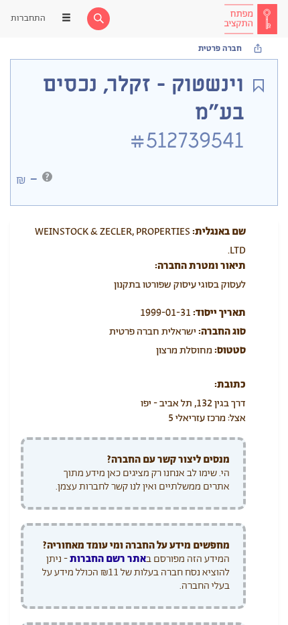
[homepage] (250, 18)
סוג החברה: (222, 332)
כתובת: (230, 385)
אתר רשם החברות (108, 559)
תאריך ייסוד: (219, 313)
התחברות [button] (28, 18)
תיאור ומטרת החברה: (200, 266)
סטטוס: (230, 350)
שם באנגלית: (219, 232)
